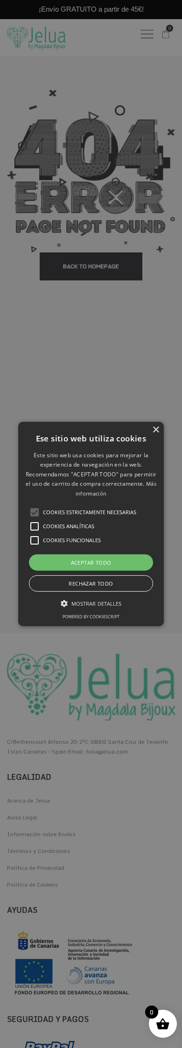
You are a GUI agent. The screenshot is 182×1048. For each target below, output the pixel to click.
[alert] (91, 524)
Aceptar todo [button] (91, 562)
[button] (91, 524)
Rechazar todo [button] (91, 583)
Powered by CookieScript (91, 617)
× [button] (155, 429)
